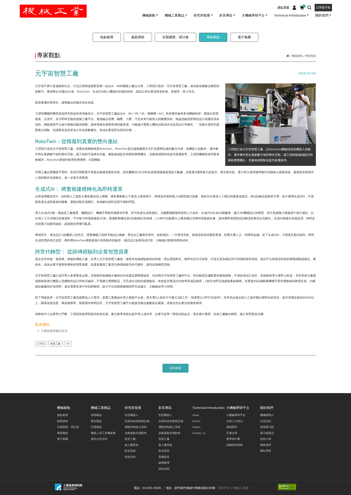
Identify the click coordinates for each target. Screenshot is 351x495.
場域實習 (231, 427)
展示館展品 (267, 433)
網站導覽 (283, 7)
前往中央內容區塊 (15, 4)
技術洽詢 (130, 457)
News (196, 415)
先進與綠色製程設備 (137, 421)
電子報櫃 (244, 37)
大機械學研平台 (237, 408)
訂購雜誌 (96, 427)
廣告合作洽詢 (99, 439)
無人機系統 (131, 445)
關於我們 (266, 408)
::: (4, 4)
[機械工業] (53, 11)
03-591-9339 (152, 488)
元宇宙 (41, 343)
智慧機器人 (131, 415)
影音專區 (165, 408)
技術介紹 (265, 439)
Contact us (199, 433)
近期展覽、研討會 (175, 37)
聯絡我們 (265, 445)
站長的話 (265, 421)
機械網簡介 (267, 415)
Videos (197, 427)
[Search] (309, 7)
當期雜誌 (96, 415)
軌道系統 (130, 450)
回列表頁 (175, 368)
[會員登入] (294, 7)
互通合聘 (231, 433)
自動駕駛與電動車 (136, 433)
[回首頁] (287, 56)
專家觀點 (213, 37)
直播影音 (163, 457)
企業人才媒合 (234, 421)
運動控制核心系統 (136, 427)
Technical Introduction (209, 408)
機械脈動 (297, 56)
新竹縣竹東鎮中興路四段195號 (195, 488)
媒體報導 (163, 462)
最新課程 (137, 37)
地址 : (170, 488)
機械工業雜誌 (101, 408)
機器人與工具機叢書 (103, 433)
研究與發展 (133, 408)
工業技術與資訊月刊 (54, 331)
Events (197, 421)
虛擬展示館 (267, 427)
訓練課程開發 (234, 445)
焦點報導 (106, 37)
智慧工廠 (55, 343)
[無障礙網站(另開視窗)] (287, 487)
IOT (68, 343)
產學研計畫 (233, 439)
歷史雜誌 (96, 421)
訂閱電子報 (323, 7)
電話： (138, 488)
